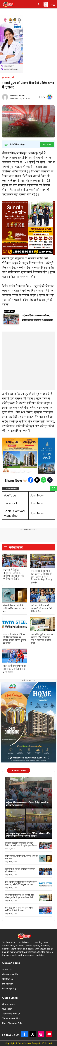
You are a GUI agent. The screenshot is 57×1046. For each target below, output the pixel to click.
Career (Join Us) (10, 974)
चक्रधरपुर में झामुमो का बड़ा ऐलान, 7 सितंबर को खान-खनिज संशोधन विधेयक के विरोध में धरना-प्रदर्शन (42, 576)
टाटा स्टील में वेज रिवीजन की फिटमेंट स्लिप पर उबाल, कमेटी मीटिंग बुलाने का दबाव (14, 639)
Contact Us (8, 979)
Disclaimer (7, 983)
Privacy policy (9, 988)
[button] (39, 4)
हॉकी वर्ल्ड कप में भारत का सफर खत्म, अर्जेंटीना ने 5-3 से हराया (14, 668)
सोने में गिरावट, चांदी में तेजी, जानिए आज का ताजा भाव (14, 608)
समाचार (7, 77)
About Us (7, 969)
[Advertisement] (28, 360)
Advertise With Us (11, 1013)
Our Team (7, 1008)
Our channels (9, 1004)
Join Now (37, 495)
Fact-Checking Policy (13, 1023)
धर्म (13, 77)
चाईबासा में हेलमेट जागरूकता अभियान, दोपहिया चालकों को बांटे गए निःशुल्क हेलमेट (13, 574)
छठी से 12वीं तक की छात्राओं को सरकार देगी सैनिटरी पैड (41, 608)
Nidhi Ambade (18, 95)
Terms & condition (11, 1018)
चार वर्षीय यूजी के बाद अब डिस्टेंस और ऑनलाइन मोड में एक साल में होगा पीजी (42, 639)
